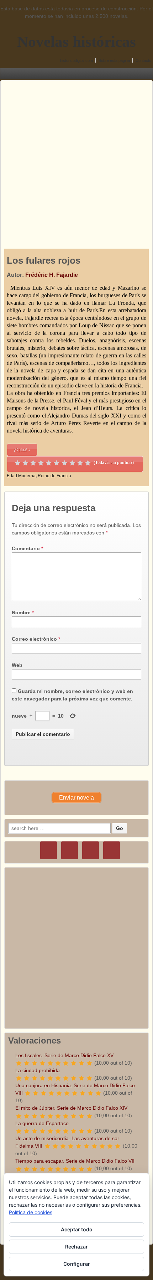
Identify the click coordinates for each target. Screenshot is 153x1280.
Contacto (143, 60)
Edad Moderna (21, 475)
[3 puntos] (33, 463)
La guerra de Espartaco (42, 1123)
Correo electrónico (34, 639)
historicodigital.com (76, 60)
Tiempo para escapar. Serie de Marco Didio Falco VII (74, 1161)
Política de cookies (30, 1212)
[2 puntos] (25, 463)
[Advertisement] (76, 157)
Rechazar (76, 1247)
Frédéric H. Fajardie (51, 275)
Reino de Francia (54, 475)
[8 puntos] (72, 463)
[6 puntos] (56, 463)
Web (17, 665)
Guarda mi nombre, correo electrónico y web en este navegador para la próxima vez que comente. (72, 695)
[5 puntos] (48, 463)
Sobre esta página (114, 60)
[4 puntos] (40, 463)
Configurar (76, 1264)
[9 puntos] (80, 463)
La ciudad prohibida (37, 1070)
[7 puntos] (64, 463)
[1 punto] (17, 463)
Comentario (27, 548)
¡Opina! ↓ (22, 449)
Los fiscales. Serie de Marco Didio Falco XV (64, 1055)
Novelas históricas (76, 41)
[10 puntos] (87, 463)
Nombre (21, 612)
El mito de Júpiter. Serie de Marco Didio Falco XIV (71, 1108)
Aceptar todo (77, 1229)
